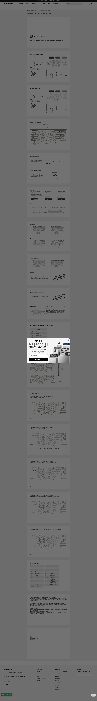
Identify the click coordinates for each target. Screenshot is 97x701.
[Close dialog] (69, 339)
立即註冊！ (38, 359)
